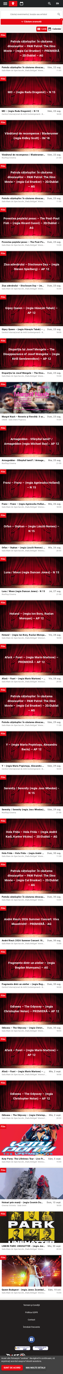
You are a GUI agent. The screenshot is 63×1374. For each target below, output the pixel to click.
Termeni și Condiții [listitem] (31, 1305)
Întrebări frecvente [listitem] (31, 1327)
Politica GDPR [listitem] (31, 1312)
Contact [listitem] (31, 1320)
